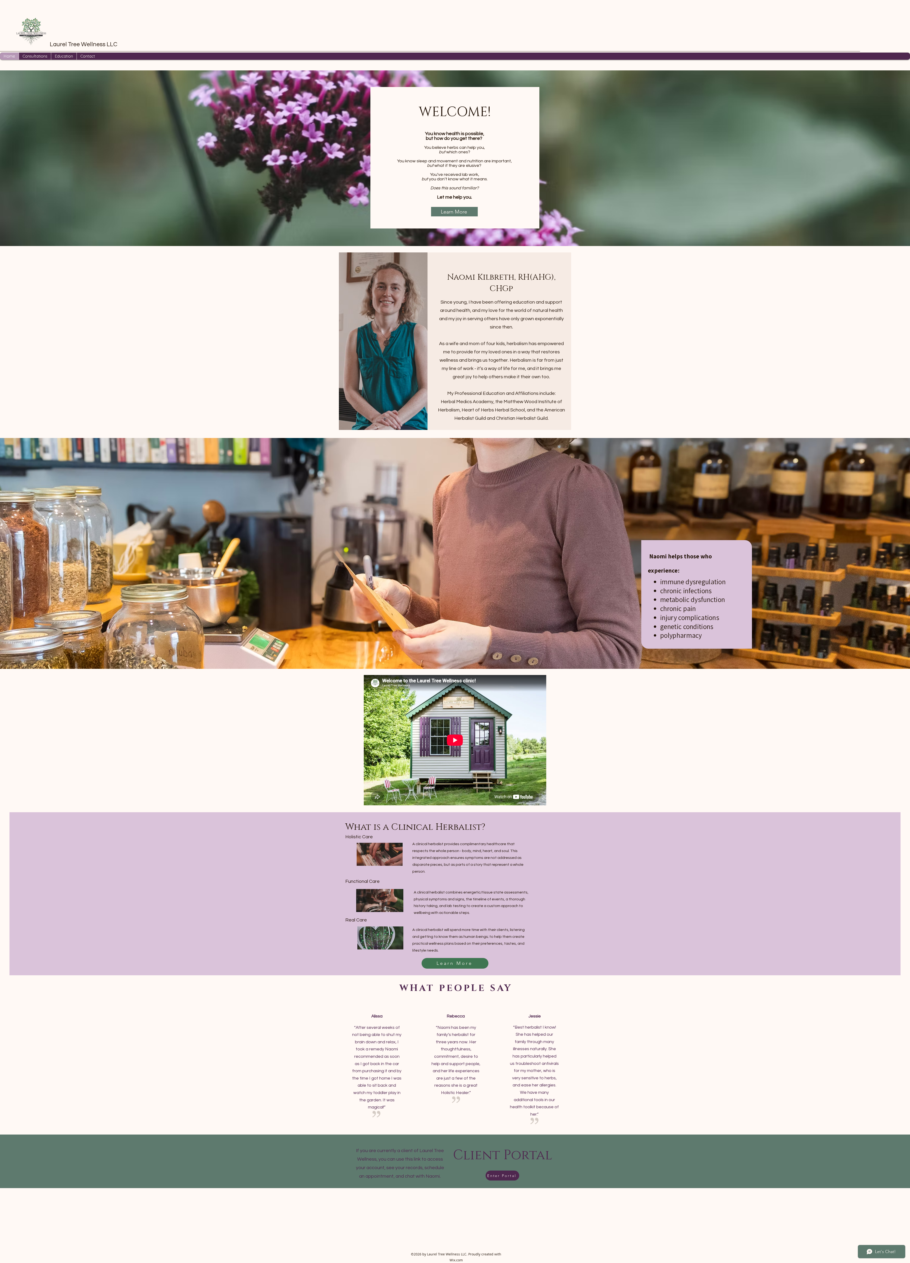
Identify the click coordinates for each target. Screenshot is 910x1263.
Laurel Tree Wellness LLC (83, 44)
